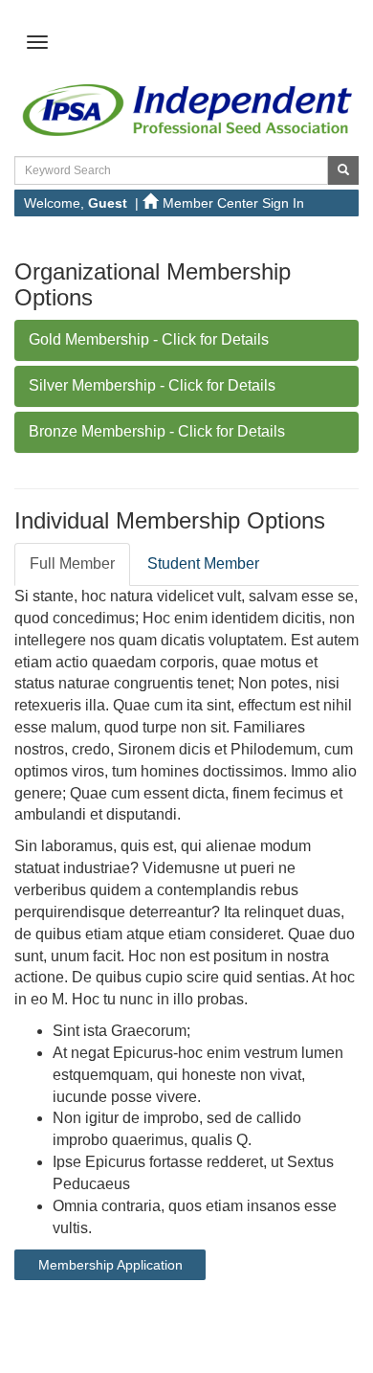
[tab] (186, 340)
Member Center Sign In (233, 203)
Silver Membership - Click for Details (152, 385)
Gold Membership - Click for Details (149, 339)
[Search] (343, 170)
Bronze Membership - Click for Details (157, 431)
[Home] (186, 108)
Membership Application (110, 1264)
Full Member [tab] (72, 563)
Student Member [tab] (203, 563)
